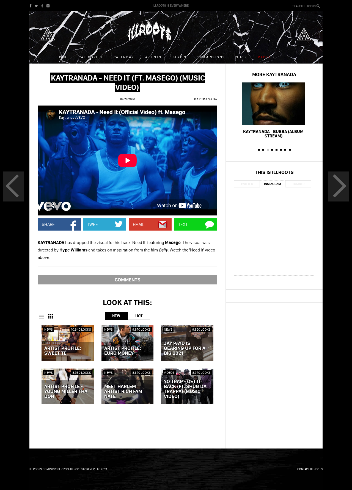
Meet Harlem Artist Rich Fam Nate (123, 391)
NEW (116, 315)
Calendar (124, 57)
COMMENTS (128, 279)
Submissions (211, 57)
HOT (138, 315)
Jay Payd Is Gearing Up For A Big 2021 (184, 348)
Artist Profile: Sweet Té (62, 351)
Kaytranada (205, 99)
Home (62, 57)
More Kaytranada (274, 74)
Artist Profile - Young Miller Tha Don (65, 391)
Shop (241, 57)
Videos (169, 372)
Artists (153, 57)
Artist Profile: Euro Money (122, 351)
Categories (91, 57)
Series (179, 57)
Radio (264, 57)
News (48, 329)
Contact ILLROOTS (310, 469)
